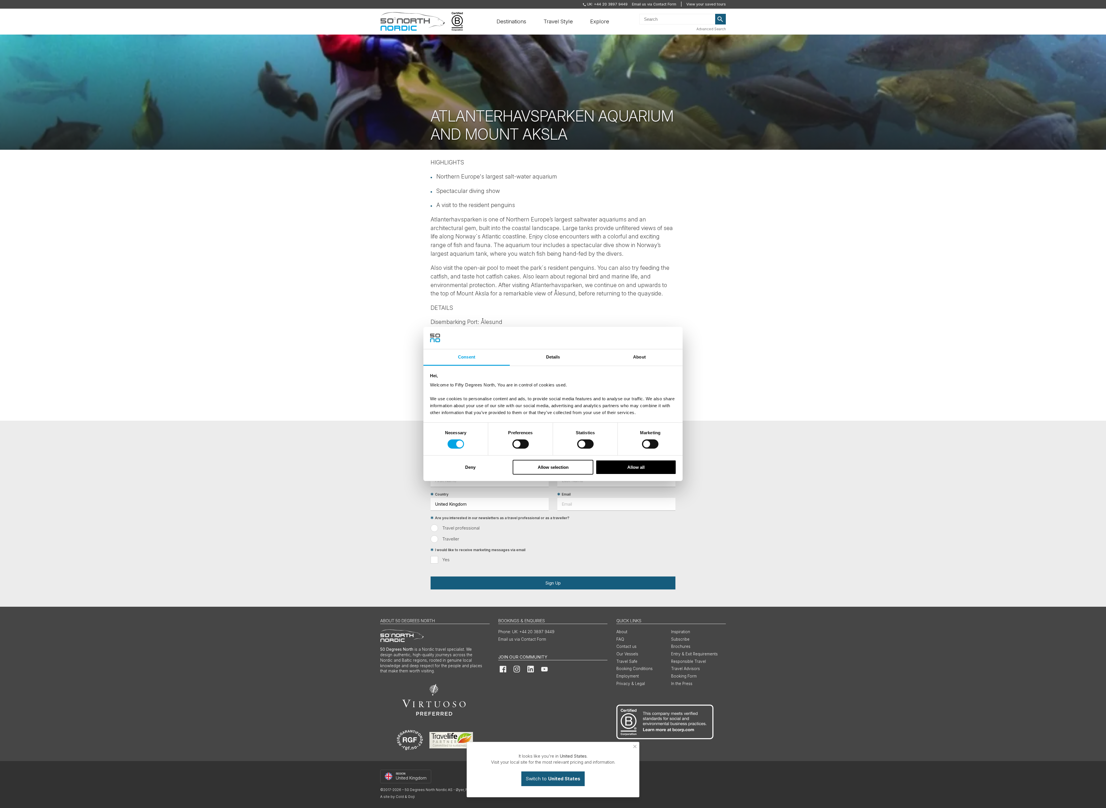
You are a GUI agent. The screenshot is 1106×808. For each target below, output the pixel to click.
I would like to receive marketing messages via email (480, 550)
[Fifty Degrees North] (412, 21)
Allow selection (553, 467)
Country (441, 494)
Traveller (450, 539)
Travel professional (461, 528)
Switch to (553, 779)
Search (720, 19)
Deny (470, 467)
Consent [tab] (466, 356)
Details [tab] (553, 356)
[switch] (520, 444)
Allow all (636, 467)
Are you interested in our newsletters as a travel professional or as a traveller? (502, 518)
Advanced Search (711, 29)
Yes (446, 559)
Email (566, 494)
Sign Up (553, 583)
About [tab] (639, 356)
